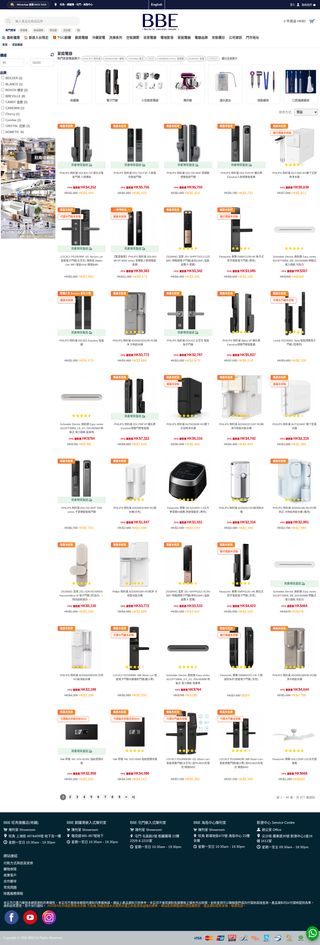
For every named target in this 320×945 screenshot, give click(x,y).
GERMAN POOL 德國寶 (171, 58)
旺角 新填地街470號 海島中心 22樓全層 (221, 838)
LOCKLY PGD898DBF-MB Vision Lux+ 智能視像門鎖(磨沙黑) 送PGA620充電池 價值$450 (241, 763)
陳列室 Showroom (22, 830)
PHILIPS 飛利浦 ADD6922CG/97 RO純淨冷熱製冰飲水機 (241, 426)
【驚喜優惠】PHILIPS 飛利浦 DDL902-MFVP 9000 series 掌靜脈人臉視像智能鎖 (135, 260)
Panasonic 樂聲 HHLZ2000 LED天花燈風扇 (294, 761)
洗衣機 (66, 30)
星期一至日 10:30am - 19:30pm (32, 842)
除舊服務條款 (13, 893)
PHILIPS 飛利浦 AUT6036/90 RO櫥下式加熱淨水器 (188, 426)
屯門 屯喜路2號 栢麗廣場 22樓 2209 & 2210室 (154, 838)
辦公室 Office (271, 830)
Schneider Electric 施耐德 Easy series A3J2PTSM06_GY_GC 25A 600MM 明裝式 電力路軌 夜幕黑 (188, 679)
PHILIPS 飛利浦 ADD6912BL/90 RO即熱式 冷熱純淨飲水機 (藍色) (294, 509)
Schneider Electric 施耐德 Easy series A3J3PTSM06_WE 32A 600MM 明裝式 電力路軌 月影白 (294, 260)
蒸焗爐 (23, 30)
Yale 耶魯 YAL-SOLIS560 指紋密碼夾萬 (135, 759)
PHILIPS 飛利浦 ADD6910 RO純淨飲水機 (241, 509)
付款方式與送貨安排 (18, 863)
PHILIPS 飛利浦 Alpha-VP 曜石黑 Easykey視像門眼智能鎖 (241, 342)
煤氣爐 (53, 30)
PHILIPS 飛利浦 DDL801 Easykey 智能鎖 (81, 342)
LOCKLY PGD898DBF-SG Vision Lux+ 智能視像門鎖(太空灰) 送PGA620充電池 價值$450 (188, 763)
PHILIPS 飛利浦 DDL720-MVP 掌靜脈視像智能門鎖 (188, 175)
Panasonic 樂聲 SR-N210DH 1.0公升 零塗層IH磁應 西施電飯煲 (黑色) (188, 509)
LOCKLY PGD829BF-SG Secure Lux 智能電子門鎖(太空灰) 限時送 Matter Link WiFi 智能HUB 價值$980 (82, 260)
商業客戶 (10, 875)
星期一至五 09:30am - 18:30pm (285, 847)
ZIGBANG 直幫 (196, 58)
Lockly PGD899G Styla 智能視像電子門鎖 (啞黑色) (294, 342)
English (156, 4)
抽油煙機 (38, 30)
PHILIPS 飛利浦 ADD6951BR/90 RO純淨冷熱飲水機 (294, 677)
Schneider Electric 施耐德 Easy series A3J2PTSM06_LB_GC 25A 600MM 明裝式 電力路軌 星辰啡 (81, 428)
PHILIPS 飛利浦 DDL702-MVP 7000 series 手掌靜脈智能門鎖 (81, 509)
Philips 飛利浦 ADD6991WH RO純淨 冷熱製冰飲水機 (134, 593)
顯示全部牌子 (229, 58)
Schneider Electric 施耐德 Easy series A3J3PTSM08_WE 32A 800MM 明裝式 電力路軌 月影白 (294, 595)
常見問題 (10, 887)
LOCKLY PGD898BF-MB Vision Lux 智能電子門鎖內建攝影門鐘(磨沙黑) (135, 677)
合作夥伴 (10, 881)
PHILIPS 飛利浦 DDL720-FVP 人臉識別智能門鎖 (135, 175)
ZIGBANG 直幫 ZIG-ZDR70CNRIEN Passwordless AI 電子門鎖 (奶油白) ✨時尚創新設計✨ (82, 595)
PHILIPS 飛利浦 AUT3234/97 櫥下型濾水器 (294, 426)
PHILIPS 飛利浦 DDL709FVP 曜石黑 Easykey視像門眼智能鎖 (135, 426)
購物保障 (10, 869)
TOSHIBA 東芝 (136, 58)
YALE (151, 58)
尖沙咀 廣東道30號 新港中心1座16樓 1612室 (285, 838)
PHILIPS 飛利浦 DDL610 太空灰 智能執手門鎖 (188, 342)
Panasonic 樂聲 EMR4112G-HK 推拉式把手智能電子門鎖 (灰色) (241, 593)
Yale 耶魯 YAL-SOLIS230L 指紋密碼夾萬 (81, 761)
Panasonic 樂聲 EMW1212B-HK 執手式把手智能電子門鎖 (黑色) (241, 258)
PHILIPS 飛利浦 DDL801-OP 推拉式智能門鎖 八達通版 (82, 175)
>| (133, 797)
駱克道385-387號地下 (87, 836)
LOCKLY (213, 58)
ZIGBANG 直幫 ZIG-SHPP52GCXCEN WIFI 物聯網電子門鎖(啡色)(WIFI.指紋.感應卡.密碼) (188, 595)
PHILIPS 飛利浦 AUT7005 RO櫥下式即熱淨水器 (294, 175)
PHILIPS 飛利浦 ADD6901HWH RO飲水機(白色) (134, 509)
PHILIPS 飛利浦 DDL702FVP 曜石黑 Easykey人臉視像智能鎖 (241, 175)
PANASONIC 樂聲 (114, 58)
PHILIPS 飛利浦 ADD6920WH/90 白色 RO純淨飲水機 (81, 677)
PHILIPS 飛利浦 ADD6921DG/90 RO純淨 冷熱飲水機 (135, 342)
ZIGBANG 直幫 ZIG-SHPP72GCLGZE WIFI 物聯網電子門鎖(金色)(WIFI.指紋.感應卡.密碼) (188, 260)
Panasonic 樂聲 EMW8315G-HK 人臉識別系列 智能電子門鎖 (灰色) (241, 677)
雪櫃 (79, 30)
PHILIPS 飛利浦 (91, 58)
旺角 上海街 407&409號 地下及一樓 (35, 836)
